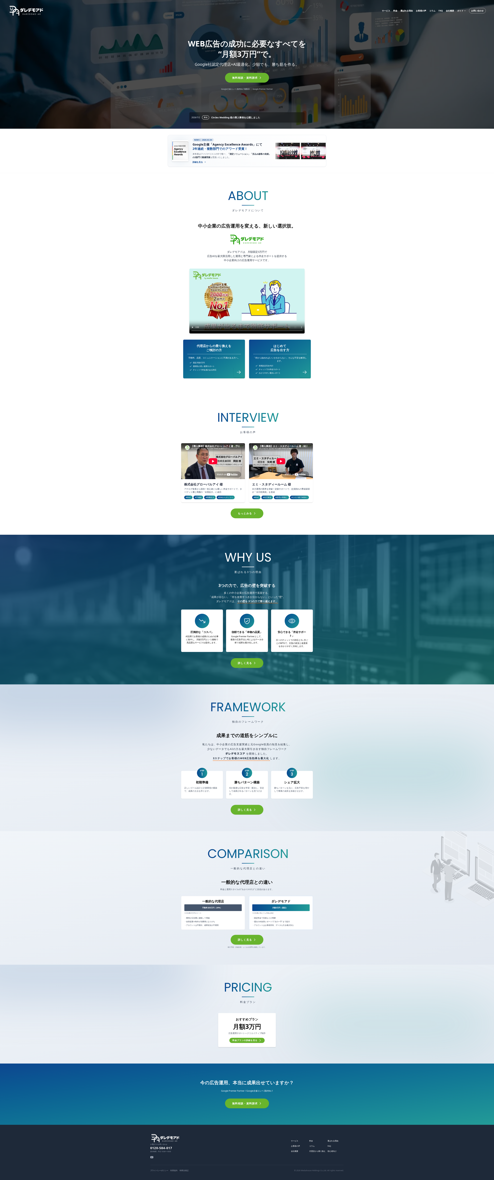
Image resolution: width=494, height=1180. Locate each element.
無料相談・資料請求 (245, 78)
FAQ (441, 10)
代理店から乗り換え (317, 1151)
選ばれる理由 (406, 10)
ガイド (460, 10)
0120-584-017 (161, 1148)
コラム (432, 10)
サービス (386, 10)
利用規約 (174, 1170)
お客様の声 (421, 10)
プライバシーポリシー (159, 1170)
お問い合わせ (477, 10)
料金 (395, 10)
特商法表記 (184, 1170)
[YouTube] (151, 1157)
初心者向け (332, 1151)
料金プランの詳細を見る (244, 1040)
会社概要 (450, 10)
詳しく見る (245, 663)
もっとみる (245, 513)
